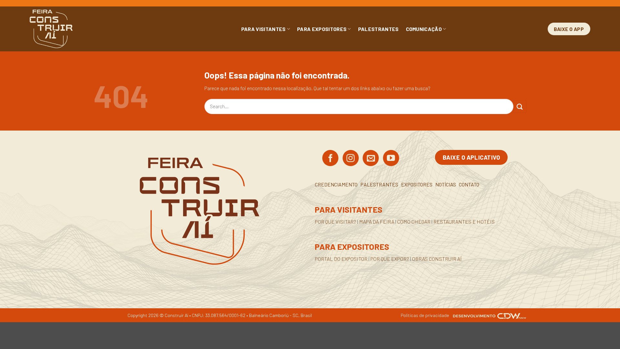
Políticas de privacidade (425, 315)
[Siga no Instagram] (351, 158)
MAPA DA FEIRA (376, 221)
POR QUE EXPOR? (389, 259)
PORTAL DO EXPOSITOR (341, 259)
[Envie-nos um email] (371, 158)
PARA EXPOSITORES (321, 29)
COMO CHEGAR (413, 221)
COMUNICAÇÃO (424, 29)
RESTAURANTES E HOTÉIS (464, 221)
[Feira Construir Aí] (80, 28)
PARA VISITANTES (263, 29)
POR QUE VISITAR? (335, 221)
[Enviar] (519, 106)
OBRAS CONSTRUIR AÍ (437, 259)
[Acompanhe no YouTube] (391, 158)
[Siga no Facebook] (330, 158)
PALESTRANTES (378, 29)
